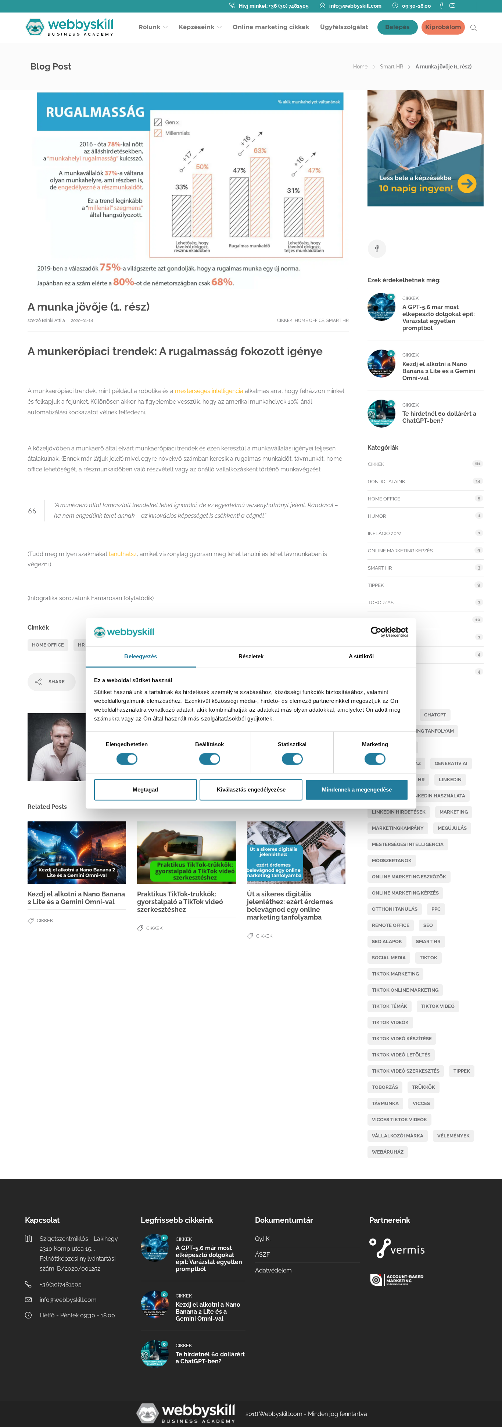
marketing (454, 812)
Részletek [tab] (251, 656)
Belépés (397, 27)
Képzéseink (196, 27)
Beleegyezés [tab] (140, 656)
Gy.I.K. (262, 1238)
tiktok (428, 957)
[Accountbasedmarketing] (421, 1280)
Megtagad (145, 789)
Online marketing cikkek (271, 27)
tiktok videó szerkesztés (406, 1071)
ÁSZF (262, 1254)
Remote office (390, 925)
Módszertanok (392, 860)
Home (360, 67)
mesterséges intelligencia (209, 390)
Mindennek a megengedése (357, 789)
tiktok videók (390, 1022)
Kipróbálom (443, 27)
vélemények (453, 1136)
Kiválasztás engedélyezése (251, 789)
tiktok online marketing (405, 990)
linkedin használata (437, 796)
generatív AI (451, 763)
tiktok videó (438, 1006)
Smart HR (391, 67)
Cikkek (285, 320)
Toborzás (381, 602)
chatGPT (435, 715)
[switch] (209, 759)
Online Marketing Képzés (400, 550)
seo (428, 925)
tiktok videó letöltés (401, 1055)
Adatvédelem (273, 1270)
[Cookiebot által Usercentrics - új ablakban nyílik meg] (376, 632)
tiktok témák (389, 1006)
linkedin (450, 779)
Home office (309, 320)
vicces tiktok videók (399, 1119)
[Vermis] (421, 1248)
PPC (436, 909)
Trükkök (423, 1087)
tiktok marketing (395, 974)
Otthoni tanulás (394, 909)
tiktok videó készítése (402, 1038)
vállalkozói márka (397, 1136)
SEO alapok (387, 941)
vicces (421, 1103)
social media (389, 957)
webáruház (388, 1152)
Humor (377, 516)
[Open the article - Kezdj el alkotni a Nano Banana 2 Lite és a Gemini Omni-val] (52, 852)
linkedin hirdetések (399, 812)
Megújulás (452, 828)
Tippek (376, 585)
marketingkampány (398, 828)
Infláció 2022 (385, 533)
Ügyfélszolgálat (344, 27)
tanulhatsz (123, 553)
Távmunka (385, 1103)
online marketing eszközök (409, 876)
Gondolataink (386, 481)
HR (81, 645)
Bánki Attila (54, 320)
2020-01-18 (82, 320)
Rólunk (149, 27)
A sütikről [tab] (361, 656)
